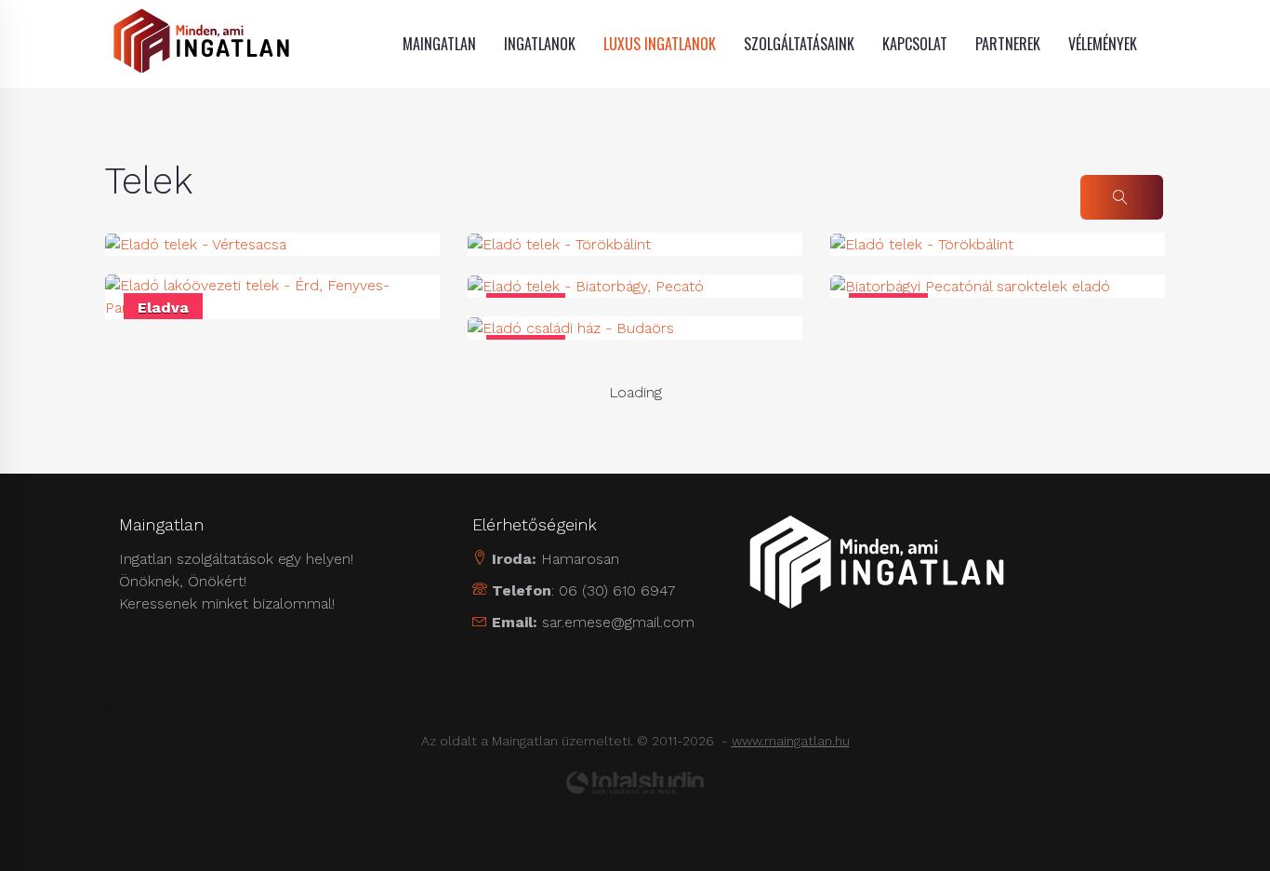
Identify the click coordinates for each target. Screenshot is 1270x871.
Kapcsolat (914, 44)
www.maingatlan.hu (791, 740)
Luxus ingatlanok (659, 44)
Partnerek (1007, 44)
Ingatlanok (539, 44)
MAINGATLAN (439, 44)
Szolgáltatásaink (799, 44)
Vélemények (1102, 44)
